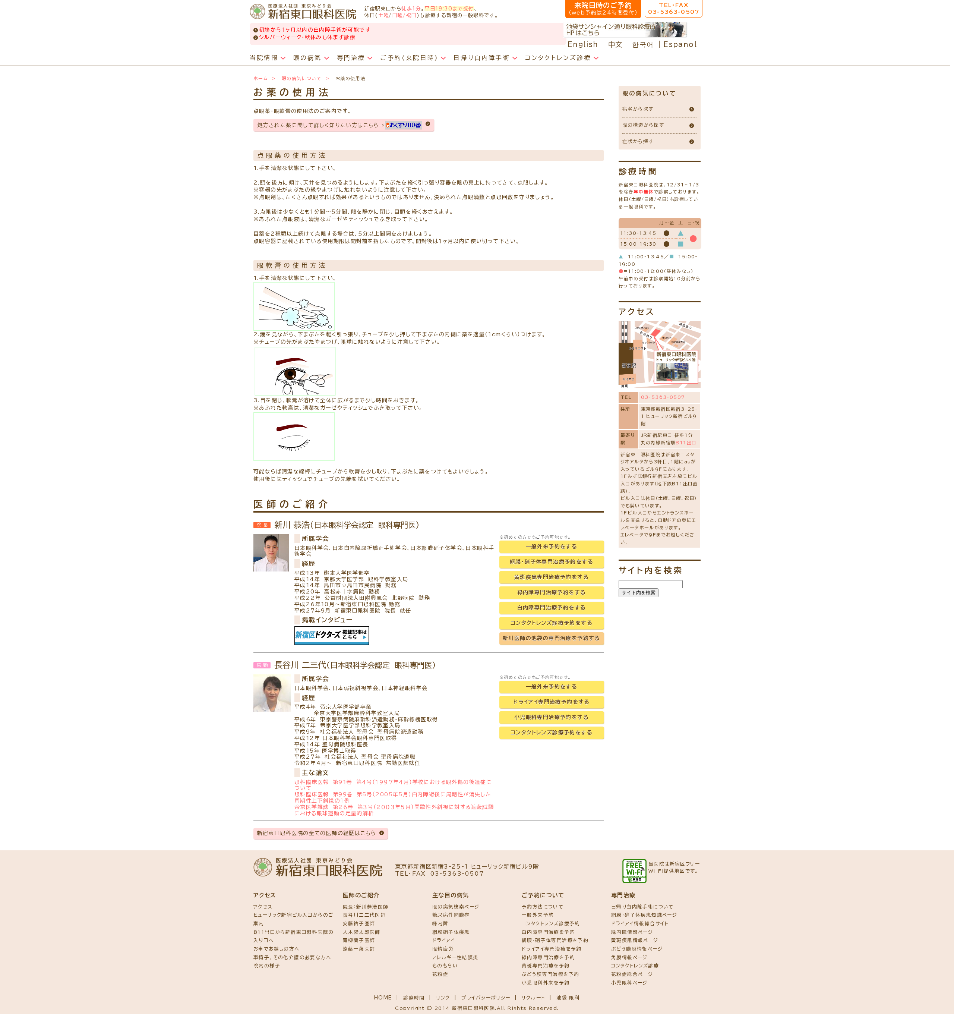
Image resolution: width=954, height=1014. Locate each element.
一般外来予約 (538, 915)
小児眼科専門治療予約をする (551, 717)
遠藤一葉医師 (359, 949)
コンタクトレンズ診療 (635, 965)
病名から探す (637, 109)
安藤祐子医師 (359, 923)
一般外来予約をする (552, 546)
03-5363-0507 (663, 397)
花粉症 (440, 974)
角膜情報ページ (629, 957)
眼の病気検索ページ (456, 906)
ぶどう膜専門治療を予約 (550, 974)
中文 (615, 44)
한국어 (643, 44)
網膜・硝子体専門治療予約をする (551, 561)
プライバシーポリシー (486, 997)
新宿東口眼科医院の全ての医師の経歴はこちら (316, 833)
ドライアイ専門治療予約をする (551, 702)
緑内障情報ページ (632, 932)
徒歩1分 (411, 8)
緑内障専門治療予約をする (551, 592)
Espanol (680, 44)
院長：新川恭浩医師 (366, 906)
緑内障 (440, 923)
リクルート (533, 997)
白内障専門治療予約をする (551, 607)
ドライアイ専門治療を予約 (552, 949)
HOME (383, 997)
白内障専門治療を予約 (548, 932)
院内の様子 (266, 965)
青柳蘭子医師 (359, 940)
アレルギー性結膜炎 (455, 957)
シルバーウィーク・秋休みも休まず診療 (307, 37)
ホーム (260, 78)
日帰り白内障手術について (642, 906)
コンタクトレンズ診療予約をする (552, 623)
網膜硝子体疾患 (451, 932)
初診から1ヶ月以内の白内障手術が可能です (314, 29)
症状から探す (637, 141)
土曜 (383, 15)
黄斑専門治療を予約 (546, 965)
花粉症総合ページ (632, 974)
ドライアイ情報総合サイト (640, 923)
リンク (443, 997)
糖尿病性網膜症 (451, 915)
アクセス (263, 906)
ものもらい (445, 965)
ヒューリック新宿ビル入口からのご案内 (293, 919)
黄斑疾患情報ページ (634, 940)
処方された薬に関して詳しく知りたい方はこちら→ (321, 125)
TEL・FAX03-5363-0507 (673, 9)
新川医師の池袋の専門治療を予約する (551, 638)
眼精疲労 (443, 949)
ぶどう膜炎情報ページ (637, 949)
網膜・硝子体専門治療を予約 (555, 940)
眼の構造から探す (643, 125)
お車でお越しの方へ (276, 949)
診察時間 (414, 997)
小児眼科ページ (629, 982)
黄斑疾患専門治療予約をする (551, 577)
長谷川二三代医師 (364, 915)
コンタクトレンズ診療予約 (551, 923)
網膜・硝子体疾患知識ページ (644, 915)
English (583, 44)
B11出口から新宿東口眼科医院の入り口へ (293, 936)
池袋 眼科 (568, 997)
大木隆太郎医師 (361, 932)
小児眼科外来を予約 (546, 982)
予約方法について (542, 906)
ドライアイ (443, 940)
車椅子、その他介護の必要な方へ (292, 957)
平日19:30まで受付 (449, 8)
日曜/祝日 (404, 15)
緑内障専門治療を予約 (548, 957)
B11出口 (686, 442)
